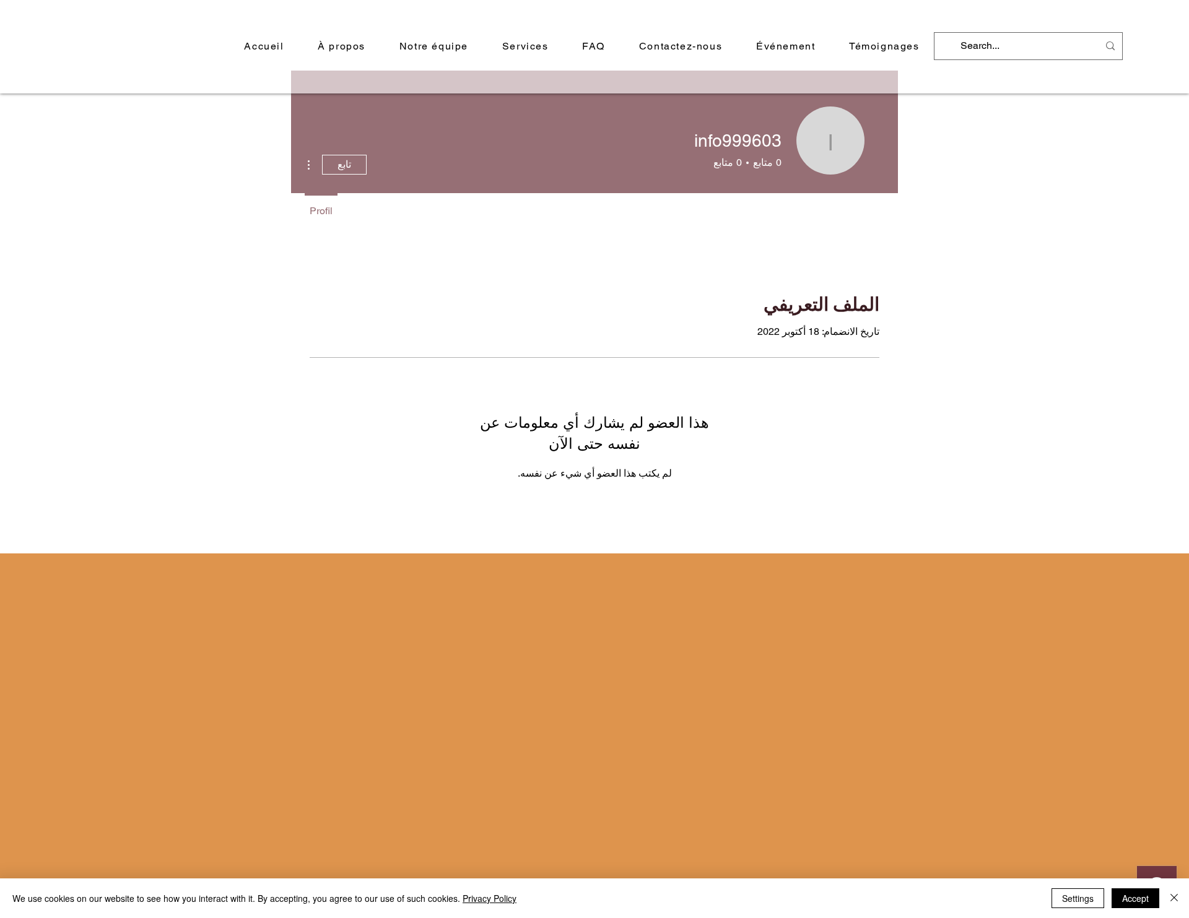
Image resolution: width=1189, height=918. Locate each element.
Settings (1078, 898)
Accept (1135, 898)
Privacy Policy (489, 898)
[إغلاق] (1174, 898)
